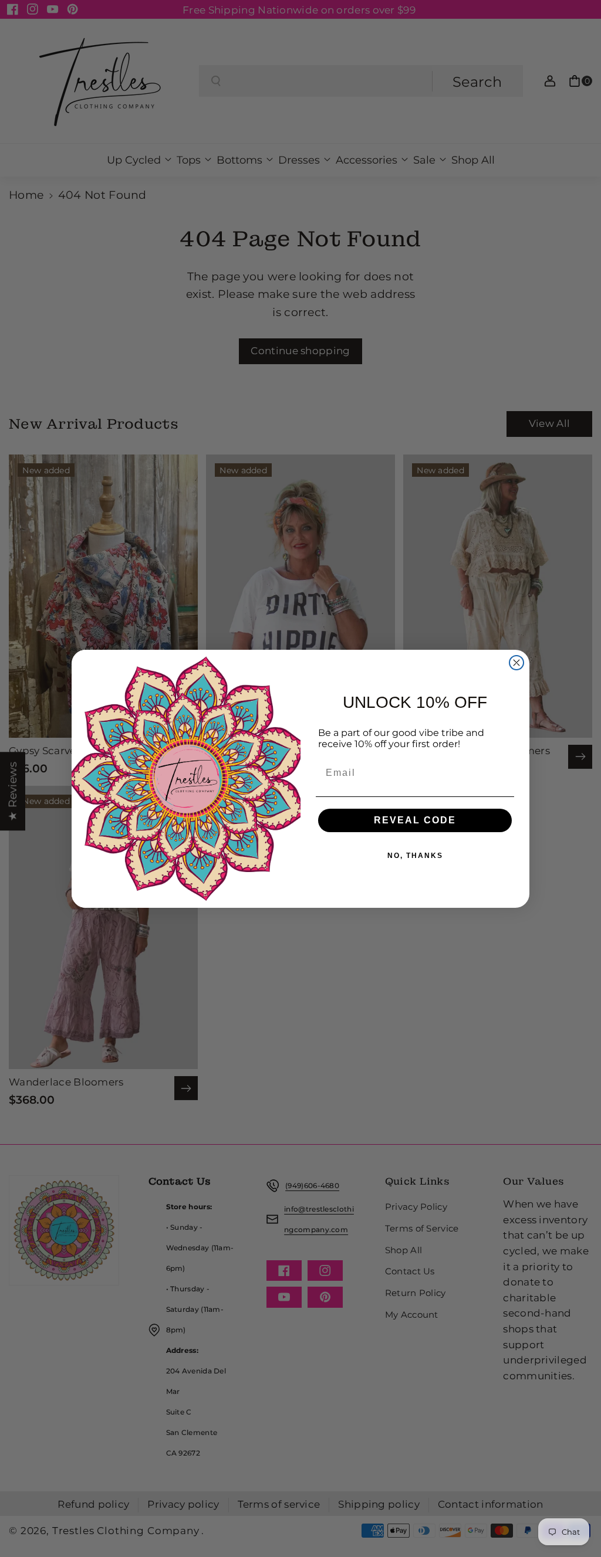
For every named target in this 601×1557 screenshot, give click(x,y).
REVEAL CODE (415, 820)
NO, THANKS (415, 856)
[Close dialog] (516, 663)
